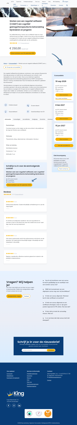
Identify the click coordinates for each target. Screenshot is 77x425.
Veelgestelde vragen (14, 296)
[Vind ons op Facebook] (8, 405)
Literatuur (50, 119)
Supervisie (18, 1)
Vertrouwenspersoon (32, 384)
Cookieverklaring (55, 423)
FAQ (49, 1)
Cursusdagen (16, 119)
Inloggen (66, 1)
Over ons (37, 1)
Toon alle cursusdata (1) (64, 145)
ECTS (12, 1)
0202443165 (58, 375)
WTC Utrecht (11, 179)
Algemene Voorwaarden (35, 423)
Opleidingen (34, 5)
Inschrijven (51, 350)
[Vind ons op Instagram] (14, 405)
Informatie (8, 119)
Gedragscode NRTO (46, 423)
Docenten (53, 5)
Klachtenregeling (31, 386)
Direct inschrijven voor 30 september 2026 (22, 53)
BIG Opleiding (56, 1)
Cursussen (23, 5)
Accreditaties (26, 119)
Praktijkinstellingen (28, 1)
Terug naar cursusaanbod (13, 67)
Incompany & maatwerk (45, 5)
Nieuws (44, 1)
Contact (61, 5)
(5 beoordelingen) (25, 43)
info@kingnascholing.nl (55, 377)
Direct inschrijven (64, 95)
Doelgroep (35, 119)
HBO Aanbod (15, 5)
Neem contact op (63, 169)
